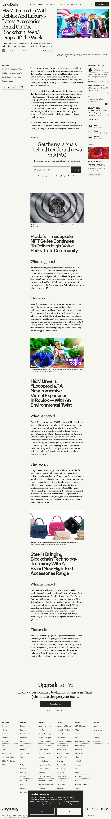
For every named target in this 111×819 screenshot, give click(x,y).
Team (4, 749)
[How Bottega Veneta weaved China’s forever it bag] (98, 153)
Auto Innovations (44, 726)
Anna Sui (78, 765)
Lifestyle (23, 738)
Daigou (41, 757)
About (4, 730)
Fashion (91, 174)
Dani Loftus (61, 788)
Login (62, 710)
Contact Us (90, 815)
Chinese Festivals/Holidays (46, 742)
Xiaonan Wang (90, 105)
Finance (23, 773)
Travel (22, 757)
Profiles (59, 4)
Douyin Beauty (43, 761)
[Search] (85, 4)
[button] (91, 4)
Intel (46, 4)
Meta (45, 51)
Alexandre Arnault (63, 734)
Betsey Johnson (63, 753)
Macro (22, 742)
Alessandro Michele (64, 726)
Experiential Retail (45, 765)
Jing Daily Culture (8, 757)
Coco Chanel (61, 784)
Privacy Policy (60, 176)
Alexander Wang (81, 745)
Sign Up (76, 170)
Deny (42, 811)
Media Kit (5, 742)
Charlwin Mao (62, 765)
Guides (22, 777)
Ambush (78, 761)
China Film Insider (8, 761)
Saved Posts (97, 734)
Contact (5, 738)
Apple (77, 773)
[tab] (101, 65)
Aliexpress (79, 753)
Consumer (24, 769)
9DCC (77, 730)
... (108, 104)
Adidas (77, 734)
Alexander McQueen (64, 730)
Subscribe (96, 742)
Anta (76, 769)
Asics (77, 780)
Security (5, 745)
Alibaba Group (80, 749)
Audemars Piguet (81, 784)
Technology (24, 753)
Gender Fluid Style (45, 780)
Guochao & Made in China (46, 784)
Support (96, 738)
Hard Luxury (24, 734)
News (22, 784)
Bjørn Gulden (61, 757)
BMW (77, 788)
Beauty (22, 726)
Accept (69, 811)
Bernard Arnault (63, 749)
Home (4, 726)
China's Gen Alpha (45, 734)
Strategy (97, 174)
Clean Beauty (43, 749)
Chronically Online (45, 745)
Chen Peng (61, 769)
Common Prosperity (46, 753)
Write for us (6, 753)
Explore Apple (92, 119)
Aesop (77, 738)
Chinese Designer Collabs (46, 738)
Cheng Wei (60, 773)
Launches (51, 51)
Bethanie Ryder (10, 51)
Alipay (77, 757)
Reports (74, 4)
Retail (22, 749)
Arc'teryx (78, 777)
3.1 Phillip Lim (80, 726)
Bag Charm (42, 730)
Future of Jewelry (44, 777)
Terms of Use (72, 176)
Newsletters (97, 730)
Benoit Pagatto (62, 745)
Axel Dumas (61, 738)
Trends (52, 4)
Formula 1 (42, 773)
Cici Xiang (60, 780)
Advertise (5, 734)
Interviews (42, 788)
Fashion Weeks (44, 769)
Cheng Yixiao (61, 777)
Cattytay (60, 761)
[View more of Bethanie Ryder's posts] (3, 50)
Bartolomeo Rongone (64, 742)
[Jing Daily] (10, 4)
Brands (66, 4)
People (22, 788)
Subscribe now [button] (55, 704)
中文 (3, 765)
